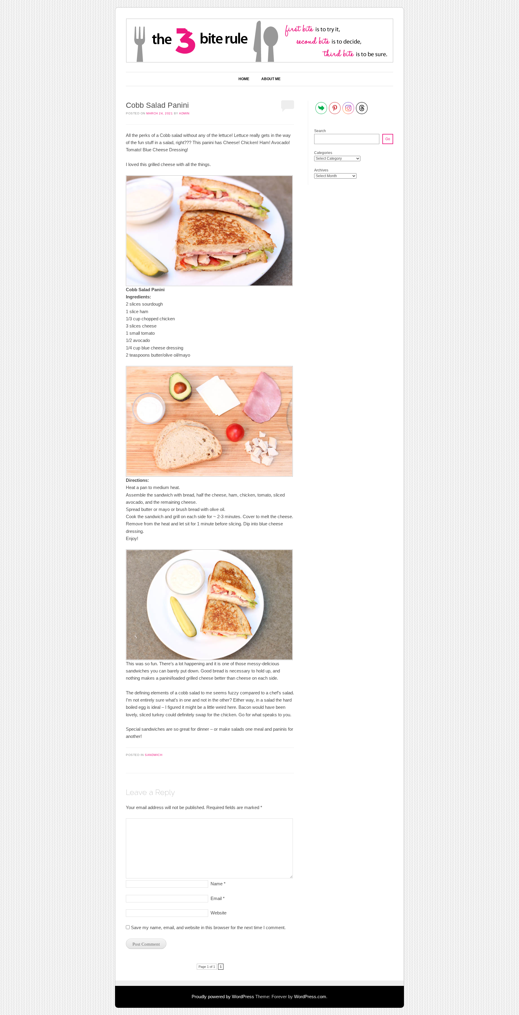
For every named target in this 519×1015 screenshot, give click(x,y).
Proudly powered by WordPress (223, 996)
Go (387, 139)
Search (320, 131)
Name (218, 883)
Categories (323, 153)
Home (243, 79)
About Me (271, 79)
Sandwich (153, 755)
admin (184, 113)
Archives (321, 170)
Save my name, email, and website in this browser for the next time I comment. (208, 927)
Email (218, 898)
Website (218, 912)
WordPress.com (310, 996)
